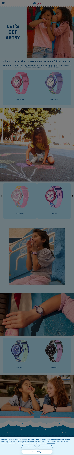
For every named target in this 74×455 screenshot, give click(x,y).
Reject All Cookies (29, 447)
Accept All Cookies (45, 447)
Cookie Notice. (51, 443)
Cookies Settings (37, 452)
